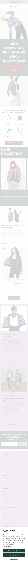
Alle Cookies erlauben (14, 550)
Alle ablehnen (14, 555)
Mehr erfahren (7, 546)
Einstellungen (14, 559)
